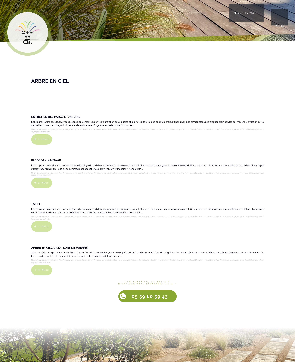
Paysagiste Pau (257, 129)
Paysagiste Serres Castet (40, 132)
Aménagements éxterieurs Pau (105, 129)
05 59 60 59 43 (246, 12)
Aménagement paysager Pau (50, 129)
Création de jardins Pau (159, 129)
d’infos (43, 139)
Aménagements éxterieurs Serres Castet (134, 129)
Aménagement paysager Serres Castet (78, 129)
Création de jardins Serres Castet (182, 129)
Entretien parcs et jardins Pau (207, 129)
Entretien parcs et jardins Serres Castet (235, 129)
